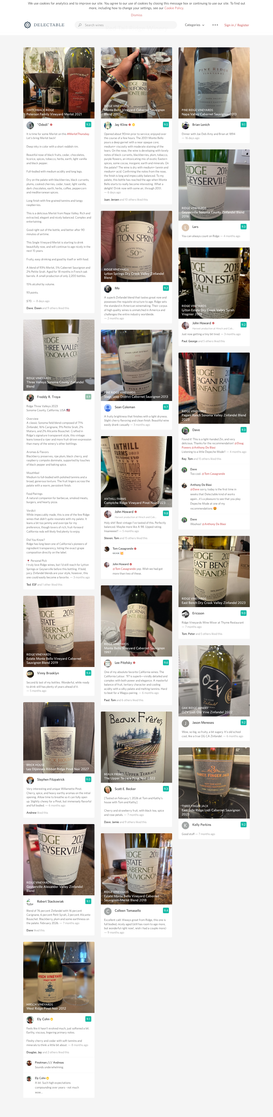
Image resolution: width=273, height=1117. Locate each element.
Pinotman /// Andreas (49, 1062)
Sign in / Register (236, 25)
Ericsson (198, 613)
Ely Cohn (43, 1019)
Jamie (115, 822)
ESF (34, 584)
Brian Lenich (201, 125)
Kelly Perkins (201, 825)
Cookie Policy (173, 8)
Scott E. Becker (125, 789)
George (192, 341)
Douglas (31, 1052)
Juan (107, 199)
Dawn (38, 308)
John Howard (124, 512)
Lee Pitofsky (123, 663)
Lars (195, 227)
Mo (117, 288)
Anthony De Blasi (201, 484)
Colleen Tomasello (128, 911)
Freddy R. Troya (48, 397)
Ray (184, 458)
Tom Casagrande (123, 548)
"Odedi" (43, 125)
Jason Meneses (203, 723)
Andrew (31, 812)
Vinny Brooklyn (48, 673)
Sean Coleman (125, 407)
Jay (40, 1052)
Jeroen (115, 199)
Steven (108, 538)
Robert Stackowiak (50, 901)
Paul (106, 700)
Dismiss (136, 15)
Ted (28, 584)
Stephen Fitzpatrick (51, 779)
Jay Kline (121, 125)
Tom (116, 538)
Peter (191, 633)
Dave (29, 308)
